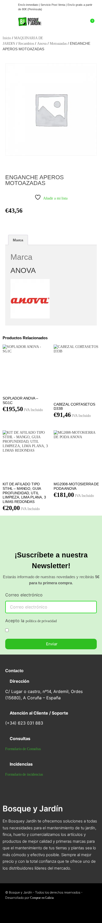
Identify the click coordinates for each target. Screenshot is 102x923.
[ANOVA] (30, 317)
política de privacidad (41, 621)
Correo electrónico (24, 595)
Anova (42, 44)
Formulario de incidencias (24, 774)
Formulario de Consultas (23, 749)
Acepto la (31, 620)
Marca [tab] (18, 240)
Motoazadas (58, 44)
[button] (7, 24)
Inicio (7, 38)
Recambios (26, 44)
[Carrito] (90, 23)
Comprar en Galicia (41, 898)
